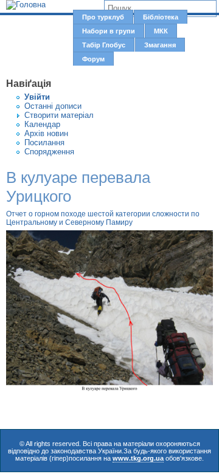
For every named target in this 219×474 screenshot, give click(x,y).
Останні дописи (53, 106)
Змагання (160, 45)
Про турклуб (103, 17)
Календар (42, 124)
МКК (161, 31)
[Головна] (26, 5)
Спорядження (49, 151)
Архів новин (46, 133)
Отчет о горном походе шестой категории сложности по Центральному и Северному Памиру (103, 218)
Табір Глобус (103, 45)
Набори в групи (108, 31)
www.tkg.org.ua (138, 458)
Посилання (44, 142)
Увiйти (37, 96)
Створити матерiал (59, 115)
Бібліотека (160, 17)
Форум (93, 59)
